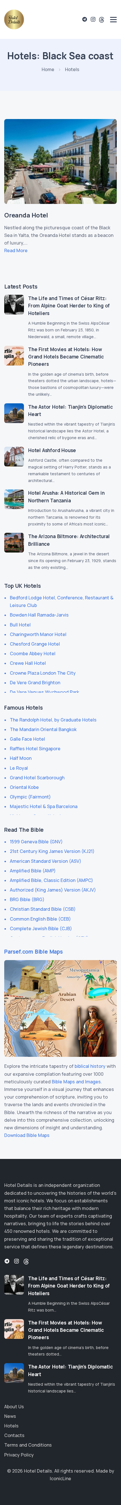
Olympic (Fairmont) (30, 797)
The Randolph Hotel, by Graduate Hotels (53, 720)
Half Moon (21, 758)
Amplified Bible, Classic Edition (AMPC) (51, 880)
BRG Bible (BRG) (27, 899)
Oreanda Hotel (26, 215)
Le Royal (19, 768)
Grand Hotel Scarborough (37, 777)
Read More (16, 250)
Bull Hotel (20, 625)
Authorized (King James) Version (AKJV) (53, 890)
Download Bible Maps (27, 1135)
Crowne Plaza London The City (43, 673)
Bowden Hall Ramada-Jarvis (39, 615)
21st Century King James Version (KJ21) (52, 851)
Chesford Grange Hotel (35, 644)
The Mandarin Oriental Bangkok (43, 729)
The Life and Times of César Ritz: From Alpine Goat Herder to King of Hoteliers (69, 305)
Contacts (14, 1435)
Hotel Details (38, 1471)
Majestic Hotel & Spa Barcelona (43, 806)
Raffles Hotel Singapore (35, 748)
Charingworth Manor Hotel (38, 634)
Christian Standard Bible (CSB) (43, 909)
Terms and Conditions (28, 1445)
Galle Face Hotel (27, 739)
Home (48, 69)
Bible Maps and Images (76, 1082)
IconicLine (60, 1478)
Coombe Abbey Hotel (32, 653)
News (10, 1416)
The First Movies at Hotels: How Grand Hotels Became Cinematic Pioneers (66, 357)
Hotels (11, 1426)
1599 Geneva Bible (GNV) (36, 842)
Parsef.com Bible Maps (33, 951)
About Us (14, 1406)
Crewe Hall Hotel (28, 663)
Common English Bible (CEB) (40, 919)
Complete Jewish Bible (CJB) (41, 928)
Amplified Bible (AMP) (33, 871)
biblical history (90, 1066)
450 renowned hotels (27, 1231)
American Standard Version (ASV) (45, 861)
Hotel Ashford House (52, 450)
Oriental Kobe (24, 787)
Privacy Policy (19, 1455)
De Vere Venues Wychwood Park (44, 692)
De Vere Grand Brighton (35, 682)
